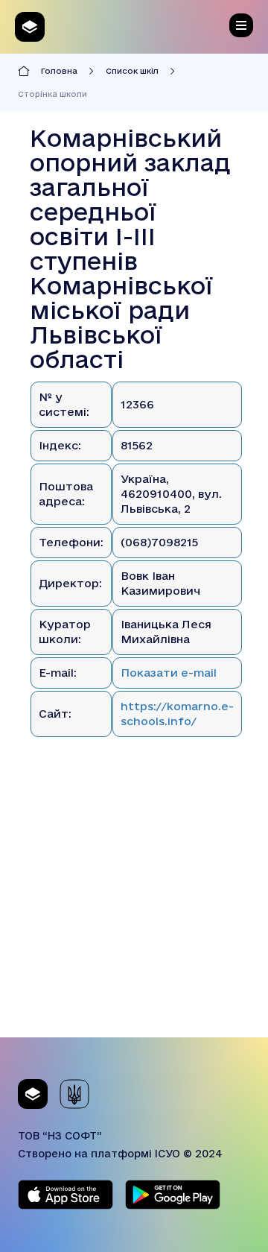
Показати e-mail (169, 672)
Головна (59, 70)
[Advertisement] (134, 903)
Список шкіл (132, 70)
